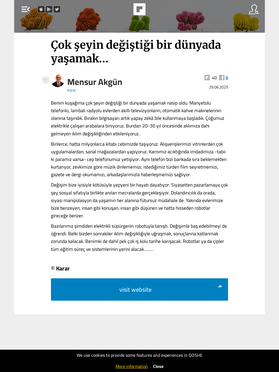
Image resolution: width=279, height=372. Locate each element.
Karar (71, 90)
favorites (124, 11)
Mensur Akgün (94, 82)
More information (132, 366)
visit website (135, 289)
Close (158, 366)
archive (153, 11)
